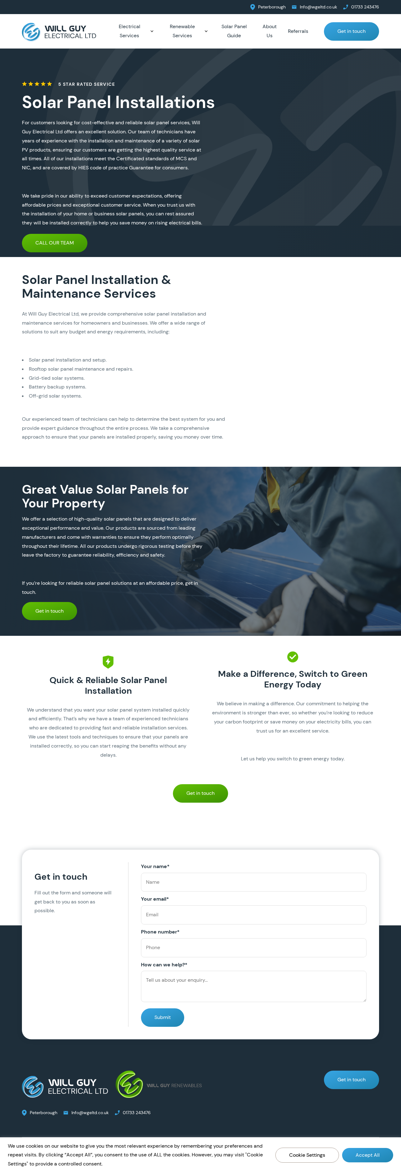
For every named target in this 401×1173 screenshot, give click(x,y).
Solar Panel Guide (234, 31)
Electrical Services (129, 31)
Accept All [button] (368, 1155)
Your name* (155, 866)
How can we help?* (164, 964)
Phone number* (160, 932)
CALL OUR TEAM (54, 242)
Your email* (155, 899)
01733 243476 (365, 7)
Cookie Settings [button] (307, 1155)
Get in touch (351, 31)
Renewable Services (182, 31)
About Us (270, 31)
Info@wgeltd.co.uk (318, 7)
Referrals (298, 31)
